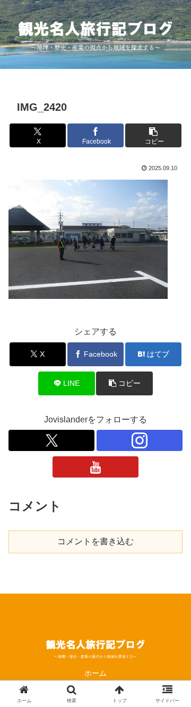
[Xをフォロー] (51, 440)
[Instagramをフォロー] (140, 440)
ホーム (95, 673)
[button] (153, 135)
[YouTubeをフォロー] (95, 467)
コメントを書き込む (95, 541)
